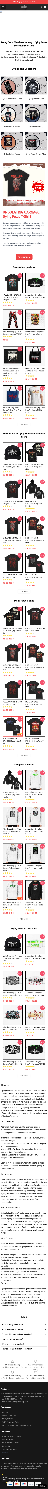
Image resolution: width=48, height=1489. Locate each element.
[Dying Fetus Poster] (12, 141)
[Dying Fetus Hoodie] (36, 85)
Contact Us (6, 1446)
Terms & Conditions (9, 1415)
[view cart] (44, 7)
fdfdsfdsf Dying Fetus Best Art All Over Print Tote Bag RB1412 (35, 371)
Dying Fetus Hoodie (36, 99)
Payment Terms (7, 1439)
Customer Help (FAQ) (9, 1449)
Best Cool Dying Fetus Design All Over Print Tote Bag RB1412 (12, 410)
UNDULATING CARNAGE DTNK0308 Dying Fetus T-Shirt (12, 540)
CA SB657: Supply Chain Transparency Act (17, 1425)
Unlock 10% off (5, 1478)
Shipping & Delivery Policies (11, 1436)
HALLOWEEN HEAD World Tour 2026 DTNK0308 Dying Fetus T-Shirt (12, 297)
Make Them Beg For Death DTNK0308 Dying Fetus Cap (12, 467)
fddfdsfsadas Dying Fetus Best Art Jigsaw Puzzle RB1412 (34, 334)
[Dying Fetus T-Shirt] (12, 113)
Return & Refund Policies (10, 1443)
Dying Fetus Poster (12, 154)
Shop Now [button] (25, 257)
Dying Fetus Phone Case (12, 99)
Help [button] (43, 1486)
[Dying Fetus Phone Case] (12, 85)
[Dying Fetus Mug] (36, 113)
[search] (41, 7)
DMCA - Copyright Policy (10, 1422)
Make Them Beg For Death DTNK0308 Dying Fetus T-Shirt (34, 467)
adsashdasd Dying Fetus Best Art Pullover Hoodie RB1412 (34, 794)
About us (5, 1412)
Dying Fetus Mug (36, 126)
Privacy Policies (7, 1419)
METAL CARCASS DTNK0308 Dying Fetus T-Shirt (34, 577)
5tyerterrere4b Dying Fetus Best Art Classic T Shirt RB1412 (35, 410)
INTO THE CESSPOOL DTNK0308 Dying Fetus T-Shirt (12, 741)
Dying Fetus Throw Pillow (36, 154)
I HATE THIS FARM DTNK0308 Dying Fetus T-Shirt (34, 741)
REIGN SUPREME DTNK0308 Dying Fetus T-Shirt (34, 540)
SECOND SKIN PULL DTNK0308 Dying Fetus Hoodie (33, 503)
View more (24, 424)
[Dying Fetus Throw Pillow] (36, 141)
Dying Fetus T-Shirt (12, 126)
